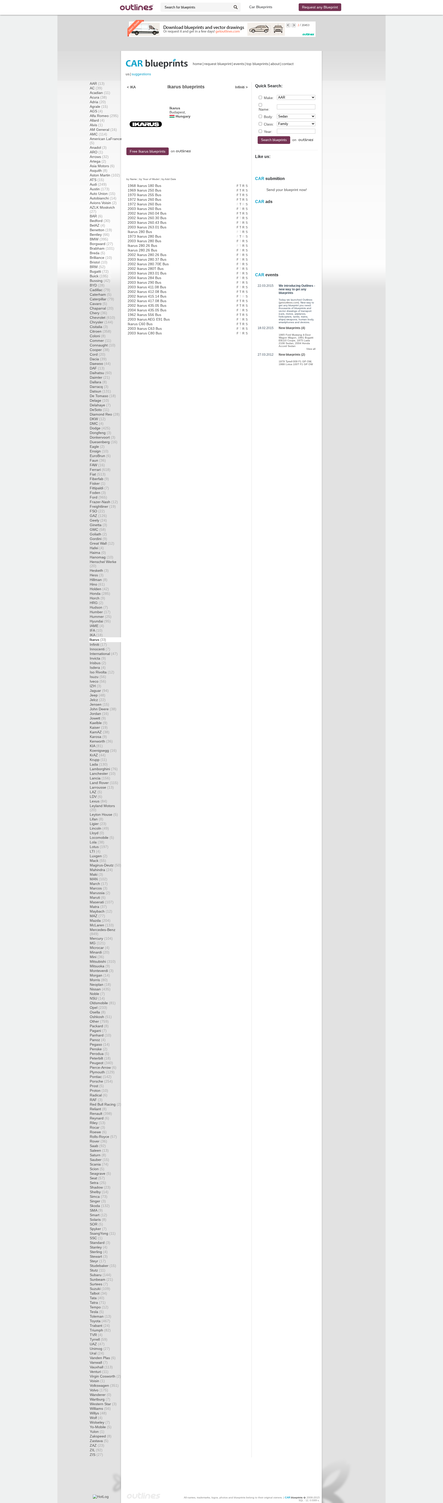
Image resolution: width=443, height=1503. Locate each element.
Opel (98, 1007)
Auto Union (102, 194)
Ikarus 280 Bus (140, 232)
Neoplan (100, 984)
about (275, 64)
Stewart (99, 1256)
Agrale (99, 106)
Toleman (100, 1316)
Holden (99, 589)
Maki (96, 874)
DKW (98, 419)
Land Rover (104, 783)
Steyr (98, 1261)
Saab (98, 1146)
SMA (96, 1210)
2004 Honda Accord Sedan (294, 344)
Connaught (102, 345)
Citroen (100, 331)
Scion (97, 1169)
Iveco (98, 681)
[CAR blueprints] (157, 64)
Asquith (98, 170)
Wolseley (100, 1422)
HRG (96, 603)
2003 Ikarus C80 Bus (145, 333)
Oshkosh (101, 1017)
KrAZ (98, 755)
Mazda (100, 920)
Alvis (96, 125)
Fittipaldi (99, 488)
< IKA (131, 87)
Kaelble (98, 723)
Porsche (101, 1081)
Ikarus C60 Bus (140, 324)
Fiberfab (99, 479)
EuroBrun (100, 456)
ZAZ (97, 1445)
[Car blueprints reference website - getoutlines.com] (136, 7)
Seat (97, 1178)
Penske (98, 1049)
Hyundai (100, 621)
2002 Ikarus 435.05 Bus (147, 305)
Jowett (98, 718)
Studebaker (103, 1266)
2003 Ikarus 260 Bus (144, 209)
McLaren (102, 925)
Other (99, 1021)
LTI (95, 851)
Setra (98, 1183)
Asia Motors (102, 166)
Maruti (98, 897)
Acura (98, 97)
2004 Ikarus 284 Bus (144, 278)
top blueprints (257, 64)
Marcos (98, 888)
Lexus (98, 801)
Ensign (99, 451)
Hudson (99, 607)
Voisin (97, 1381)
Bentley (99, 234)
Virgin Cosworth (105, 1376)
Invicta (98, 658)
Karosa (98, 737)
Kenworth (101, 741)
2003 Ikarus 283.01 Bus (147, 273)
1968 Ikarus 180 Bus (144, 186)
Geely (98, 520)
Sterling (99, 1252)
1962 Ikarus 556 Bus (144, 315)
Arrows (99, 157)
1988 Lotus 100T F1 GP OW (296, 364)
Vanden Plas (103, 1358)
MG (97, 943)
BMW (99, 239)
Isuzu (98, 677)
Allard (97, 120)
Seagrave (100, 1173)
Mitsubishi (103, 961)
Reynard (99, 1118)
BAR (96, 216)
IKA (96, 635)
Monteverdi (102, 971)
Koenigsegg (103, 750)
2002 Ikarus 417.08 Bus (147, 301)
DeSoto (99, 410)
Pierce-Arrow (103, 1067)
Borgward (101, 244)
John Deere (103, 709)
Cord (97, 354)
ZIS (96, 1455)
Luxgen (98, 856)
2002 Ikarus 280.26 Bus (147, 255)
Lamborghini (104, 769)
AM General (103, 130)
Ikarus (97, 640)
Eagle (97, 446)
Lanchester (103, 773)
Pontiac (101, 1077)
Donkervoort (102, 437)
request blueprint (217, 64)
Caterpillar (102, 299)
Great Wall (102, 543)
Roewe (98, 1132)
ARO (96, 152)
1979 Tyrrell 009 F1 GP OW (295, 361)
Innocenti (100, 649)
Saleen (99, 1150)
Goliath (98, 534)
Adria (98, 102)
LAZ (96, 792)
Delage (99, 400)
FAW (97, 465)
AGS (96, 111)
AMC (98, 134)
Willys (98, 1413)
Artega (98, 161)
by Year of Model (149, 179)
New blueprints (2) (292, 354)
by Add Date (169, 179)
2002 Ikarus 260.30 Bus (147, 218)
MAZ (97, 916)
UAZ (97, 1344)
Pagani (98, 1031)
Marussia (100, 893)
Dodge (100, 428)
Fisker (97, 483)
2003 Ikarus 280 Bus (144, 241)
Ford (98, 497)
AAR (97, 83)
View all (310, 348)
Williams (100, 1408)
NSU (97, 998)
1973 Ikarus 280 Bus (144, 236)
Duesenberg (103, 442)
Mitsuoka (100, 966)
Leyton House (104, 814)
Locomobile (102, 837)
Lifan (96, 819)
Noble (97, 994)
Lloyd (97, 833)
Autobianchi (103, 198)
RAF (96, 1100)
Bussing (100, 281)
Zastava (99, 1441)
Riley (97, 1123)
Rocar (97, 1127)
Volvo (99, 1390)
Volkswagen (104, 1385)
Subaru (100, 1275)
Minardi (99, 952)
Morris (99, 980)
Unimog (100, 1349)
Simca (98, 1196)
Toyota (100, 1321)
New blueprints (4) (292, 328)
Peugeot (101, 1063)
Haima (98, 553)
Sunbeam (101, 1279)
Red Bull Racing (105, 1104)
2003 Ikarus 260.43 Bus (147, 222)
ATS (97, 180)
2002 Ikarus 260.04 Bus (147, 213)
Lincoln (99, 828)
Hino (97, 584)
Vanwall (99, 1362)
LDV (96, 797)
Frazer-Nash (104, 502)
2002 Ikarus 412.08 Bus (147, 292)
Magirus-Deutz (105, 865)
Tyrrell (98, 1339)
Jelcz (98, 700)
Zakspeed (101, 1436)
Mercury (101, 938)
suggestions (141, 74)
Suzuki (100, 1289)
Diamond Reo (105, 414)
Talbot (98, 1293)
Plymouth (102, 1072)
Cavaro (98, 304)
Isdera (98, 667)
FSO (97, 511)
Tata (97, 1298)
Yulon (97, 1432)
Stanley (98, 1247)
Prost (97, 1086)
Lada (99, 764)
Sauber (99, 1160)
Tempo (99, 1307)
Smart (98, 1215)
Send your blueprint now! (286, 190)
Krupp (98, 760)
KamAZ (99, 732)
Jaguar (99, 691)
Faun (98, 460)
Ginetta (98, 525)
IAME (97, 626)
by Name (131, 179)
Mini (97, 957)
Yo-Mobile (101, 1427)
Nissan (100, 989)
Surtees (99, 1284)
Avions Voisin (103, 203)
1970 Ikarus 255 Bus (144, 195)
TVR (96, 1335)
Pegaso (100, 1044)
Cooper (99, 350)
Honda (100, 593)
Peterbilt (100, 1058)
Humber (100, 612)
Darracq (99, 387)
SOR (96, 1224)
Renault (101, 1114)
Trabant (100, 1326)
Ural (97, 1353)
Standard (100, 1243)
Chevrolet (102, 317)
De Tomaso (103, 396)
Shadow (100, 1187)
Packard (99, 1026)
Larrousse (102, 787)
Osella (98, 1012)
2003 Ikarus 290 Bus (144, 282)
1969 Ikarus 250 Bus (144, 190)
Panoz (98, 1040)
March (99, 884)
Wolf (96, 1418)
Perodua (99, 1054)
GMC (98, 529)
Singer (98, 1201)
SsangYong (103, 1233)
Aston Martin (105, 175)
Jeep (97, 695)
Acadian (100, 93)
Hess (97, 575)
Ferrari (100, 470)
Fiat (98, 474)
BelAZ (97, 225)
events (239, 64)
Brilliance (101, 258)
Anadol (98, 147)
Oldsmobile (103, 1003)
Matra (98, 907)
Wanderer (100, 1395)
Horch (97, 598)
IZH (95, 686)
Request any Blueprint (320, 7)
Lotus (99, 847)
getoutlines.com (288, 302)
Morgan (100, 975)
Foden (98, 493)
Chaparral (102, 308)
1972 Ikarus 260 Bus (144, 199)
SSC (96, 1238)
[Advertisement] (221, 44)
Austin (99, 189)
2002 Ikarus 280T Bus (146, 269)
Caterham (101, 294)
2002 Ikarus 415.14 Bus (147, 296)
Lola (97, 842)
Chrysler (101, 322)
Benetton (101, 230)
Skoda (100, 1206)
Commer (100, 340)
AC (96, 88)
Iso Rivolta (102, 672)
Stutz (97, 1270)
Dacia (98, 359)
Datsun (100, 391)
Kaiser (99, 727)
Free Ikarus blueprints (147, 151)
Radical (98, 1095)
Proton (99, 1090)
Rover (98, 1141)
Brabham (102, 248)
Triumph (100, 1330)
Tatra (98, 1302)
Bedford (100, 221)
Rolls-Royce (103, 1137)
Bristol (98, 262)
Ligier (98, 824)
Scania (99, 1164)
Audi (98, 184)
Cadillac (100, 290)
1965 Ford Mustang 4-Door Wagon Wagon (295, 336)
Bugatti (99, 271)
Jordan (99, 714)
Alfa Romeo (104, 116)
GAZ (98, 516)
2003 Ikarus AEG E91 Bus (149, 319)
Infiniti (98, 644)
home (197, 64)
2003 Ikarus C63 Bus (145, 328)
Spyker (98, 1229)
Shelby (99, 1192)
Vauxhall (101, 1367)
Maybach (101, 911)
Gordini (98, 539)
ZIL (96, 1450)
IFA (96, 630)
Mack (98, 861)
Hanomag (101, 557)
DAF (97, 368)
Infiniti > (241, 87)
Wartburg (100, 1399)
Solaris (98, 1220)
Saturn (98, 1155)
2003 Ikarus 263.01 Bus (147, 227)
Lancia (100, 778)
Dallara (98, 382)
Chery (98, 313)
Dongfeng (100, 433)
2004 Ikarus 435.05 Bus (147, 310)
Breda (97, 253)
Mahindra (101, 870)
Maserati (102, 902)
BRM (97, 267)
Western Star (103, 1404)
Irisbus (98, 663)
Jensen (99, 704)
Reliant (98, 1109)
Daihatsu (101, 373)
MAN (98, 879)
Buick (99, 276)
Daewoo (100, 364)
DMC (97, 423)
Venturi (99, 1372)
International (104, 654)
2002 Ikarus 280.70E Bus (148, 264)
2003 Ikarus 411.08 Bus (147, 287)
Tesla (97, 1312)
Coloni (98, 336)
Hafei (97, 548)
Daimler (100, 377)
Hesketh (99, 570)
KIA (96, 746)
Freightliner (103, 506)
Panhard (100, 1035)
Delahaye (100, 405)
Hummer (101, 617)
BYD (97, 285)
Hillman (98, 580)
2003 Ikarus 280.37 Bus (147, 259)
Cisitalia (99, 327)
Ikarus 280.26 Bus (142, 246)
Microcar (99, 948)
